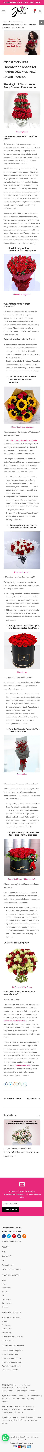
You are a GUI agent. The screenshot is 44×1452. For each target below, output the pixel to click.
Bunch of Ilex (22, 774)
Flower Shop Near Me (10, 1370)
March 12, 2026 (26, 1149)
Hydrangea (6, 1299)
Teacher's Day (7, 1420)
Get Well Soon (7, 1340)
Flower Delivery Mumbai (11, 1358)
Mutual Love (22, 672)
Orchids (5, 1307)
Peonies (5, 1291)
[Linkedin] (25, 1084)
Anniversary (6, 1325)
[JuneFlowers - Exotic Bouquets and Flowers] (19, 11)
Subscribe (9, 1209)
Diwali (23, 1417)
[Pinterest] (15, 1084)
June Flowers (12, 1149)
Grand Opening (8, 1412)
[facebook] (4, 1236)
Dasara (30, 1417)
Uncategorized (15, 22)
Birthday (5, 1321)
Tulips (4, 1284)
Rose (4, 1280)
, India (23, 1065)
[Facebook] (6, 1084)
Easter (38, 1417)
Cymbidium (6, 1303)
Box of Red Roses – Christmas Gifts (22, 879)
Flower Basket (21, 1388)
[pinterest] (24, 1236)
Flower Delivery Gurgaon (11, 1362)
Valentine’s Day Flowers (11, 1317)
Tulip (27, 1396)
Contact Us (6, 1256)
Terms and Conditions (11, 1269)
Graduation (28, 1409)
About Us (5, 1247)
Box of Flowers (24, 1385)
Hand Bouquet (21, 1390)
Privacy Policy (7, 1265)
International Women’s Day (12, 1336)
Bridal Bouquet (7, 1388)
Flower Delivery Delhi (10, 1354)
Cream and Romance (22, 572)
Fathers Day (6, 1332)
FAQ (3, 1260)
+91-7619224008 (11, 1231)
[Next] (39, 1116)
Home (4, 22)
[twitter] (9, 1236)
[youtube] (19, 1236)
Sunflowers (6, 1288)
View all (33, 1390)
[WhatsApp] (20, 1084)
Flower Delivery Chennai (11, 1366)
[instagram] (14, 1236)
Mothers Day (7, 1329)
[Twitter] (10, 1084)
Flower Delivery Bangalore (12, 1350)
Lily (3, 1295)
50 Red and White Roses (22, 987)
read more (8, 1156)
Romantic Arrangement (22, 295)
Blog (3, 1251)
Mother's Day (21, 1420)
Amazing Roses (22, 132)
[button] (5, 1437)
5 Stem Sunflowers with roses (22, 427)
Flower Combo (8, 1390)
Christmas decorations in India (24, 440)
